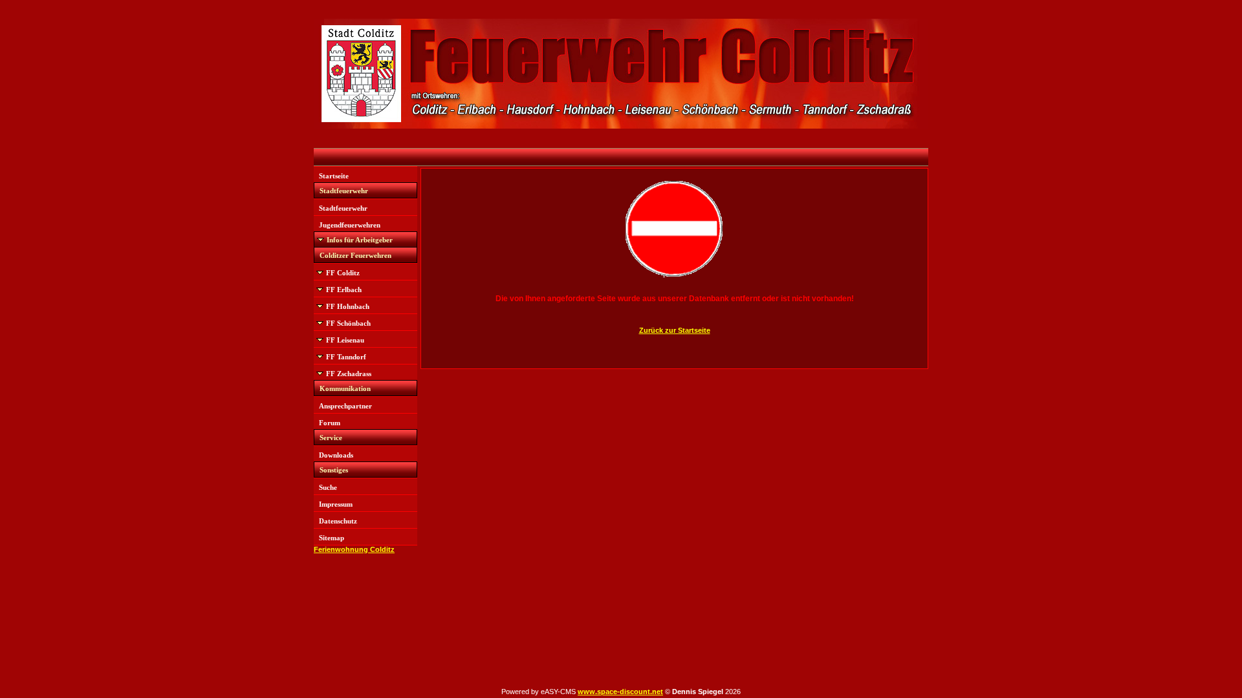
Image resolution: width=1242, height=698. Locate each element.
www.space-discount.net (620, 691)
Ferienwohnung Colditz (354, 549)
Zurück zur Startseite (674, 330)
